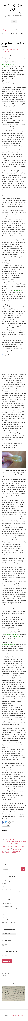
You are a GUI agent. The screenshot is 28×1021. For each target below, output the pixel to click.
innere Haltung (6, 848)
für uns (4, 883)
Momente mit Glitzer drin (9, 922)
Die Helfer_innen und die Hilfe (10, 909)
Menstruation (10, 851)
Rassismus (5, 852)
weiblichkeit (12, 852)
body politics (6, 843)
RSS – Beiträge (6, 973)
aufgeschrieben (6, 903)
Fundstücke (5, 914)
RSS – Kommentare (7, 976)
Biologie (23, 841)
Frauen (16, 845)
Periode (17, 851)
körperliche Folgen (8, 849)
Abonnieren (7, 961)
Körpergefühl (16, 848)
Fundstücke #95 (6, 889)
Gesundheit (14, 846)
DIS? (3, 911)
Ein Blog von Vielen (14, 9)
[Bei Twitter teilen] (6, 822)
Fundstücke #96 (6, 886)
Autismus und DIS (7, 906)
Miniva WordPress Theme (17, 1015)
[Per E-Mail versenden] (9, 822)
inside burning (6, 881)
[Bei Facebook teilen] (3, 822)
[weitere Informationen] (13, 822)
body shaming (15, 843)
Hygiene (21, 846)
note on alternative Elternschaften (12, 892)
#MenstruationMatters (12, 841)
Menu (14, 21)
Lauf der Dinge (11, 839)
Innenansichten (6, 917)
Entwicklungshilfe (8, 845)
